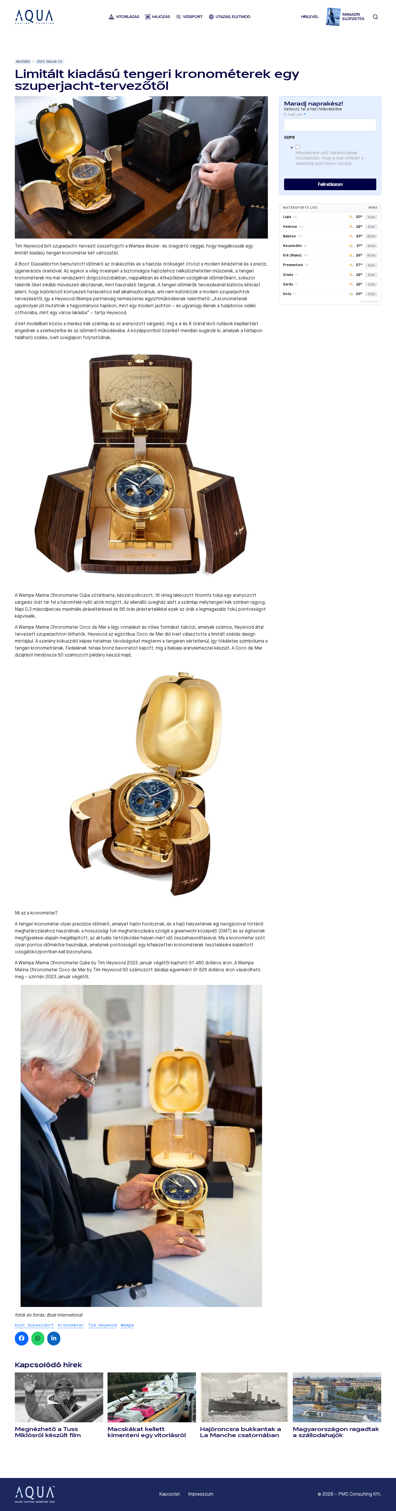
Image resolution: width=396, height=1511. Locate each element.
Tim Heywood (102, 1325)
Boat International (64, 1315)
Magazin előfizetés (353, 16)
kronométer (71, 1325)
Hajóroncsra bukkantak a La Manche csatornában (240, 1432)
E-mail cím (295, 114)
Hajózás (23, 61)
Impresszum (200, 1494)
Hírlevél (310, 16)
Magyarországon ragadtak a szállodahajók (336, 1432)
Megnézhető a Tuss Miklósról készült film (48, 1432)
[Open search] (375, 17)
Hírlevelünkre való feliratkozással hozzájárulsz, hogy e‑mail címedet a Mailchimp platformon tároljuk (330, 158)
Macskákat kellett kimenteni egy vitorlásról (147, 1432)
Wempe (127, 1325)
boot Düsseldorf (34, 1325)
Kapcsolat (169, 1494)
